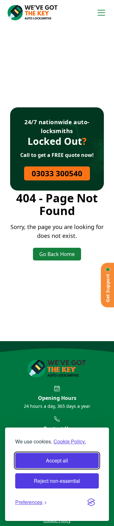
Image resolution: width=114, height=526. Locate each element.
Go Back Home (57, 254)
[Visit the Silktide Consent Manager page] (91, 502)
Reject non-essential (57, 480)
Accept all (57, 460)
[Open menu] (101, 13)
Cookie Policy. (70, 441)
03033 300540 (57, 173)
